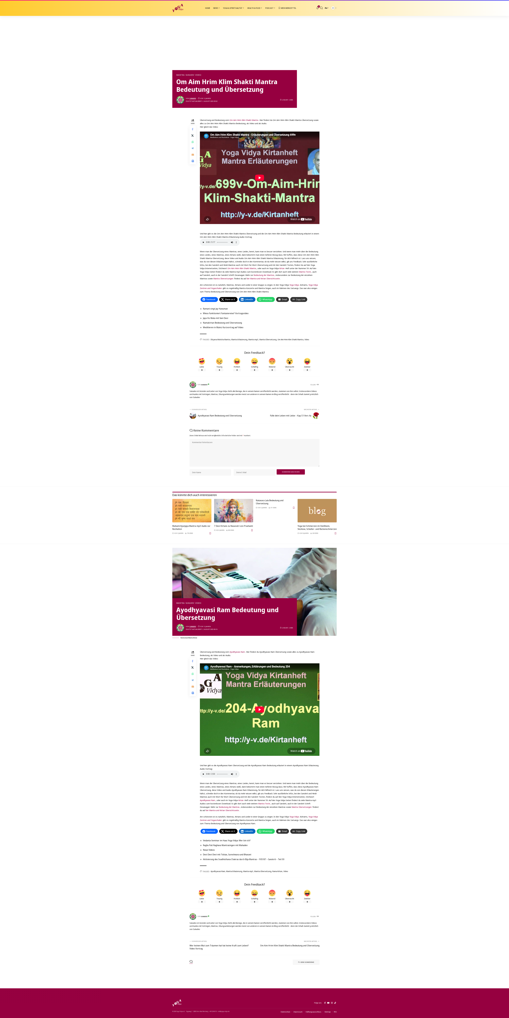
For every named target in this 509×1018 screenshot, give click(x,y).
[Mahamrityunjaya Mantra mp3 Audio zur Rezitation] (191, 510)
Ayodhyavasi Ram (237, 651)
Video (198, 75)
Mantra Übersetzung (268, 339)
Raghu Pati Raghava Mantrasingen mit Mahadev (225, 845)
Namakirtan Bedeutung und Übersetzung (222, 322)
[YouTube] (328, 1003)
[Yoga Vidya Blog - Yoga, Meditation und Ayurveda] (177, 8)
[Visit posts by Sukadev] (180, 100)
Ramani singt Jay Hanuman (215, 308)
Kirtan (281, 268)
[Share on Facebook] (193, 129)
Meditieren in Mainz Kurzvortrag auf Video (223, 327)
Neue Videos (209, 849)
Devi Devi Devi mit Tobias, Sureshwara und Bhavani (227, 854)
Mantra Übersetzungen (223, 278)
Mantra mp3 (253, 339)
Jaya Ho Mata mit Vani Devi (215, 318)
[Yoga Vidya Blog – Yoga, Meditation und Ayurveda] (176, 1003)
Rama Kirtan (277, 871)
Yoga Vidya (294, 285)
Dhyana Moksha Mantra (220, 339)
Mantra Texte (305, 271)
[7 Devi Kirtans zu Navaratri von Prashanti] (233, 510)
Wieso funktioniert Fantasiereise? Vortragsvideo (226, 313)
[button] (321, 8)
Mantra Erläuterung (239, 339)
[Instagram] (331, 1003)
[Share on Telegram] (193, 148)
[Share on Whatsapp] (193, 142)
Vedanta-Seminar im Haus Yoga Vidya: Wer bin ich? (227, 840)
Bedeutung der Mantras (264, 275)
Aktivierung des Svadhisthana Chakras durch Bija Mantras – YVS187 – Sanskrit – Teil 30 (243, 859)
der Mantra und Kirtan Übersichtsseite (263, 278)
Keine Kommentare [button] (307, 962)
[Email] (193, 154)
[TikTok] (335, 1003)
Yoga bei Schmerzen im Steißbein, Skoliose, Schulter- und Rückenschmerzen (317, 527)
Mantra (180, 75)
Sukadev (190, 75)
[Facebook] (325, 1003)
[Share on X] (193, 135)
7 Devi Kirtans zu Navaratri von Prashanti (233, 526)
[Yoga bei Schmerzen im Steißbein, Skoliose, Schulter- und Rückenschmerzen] (317, 510)
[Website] (318, 385)
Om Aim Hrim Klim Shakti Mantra (244, 120)
